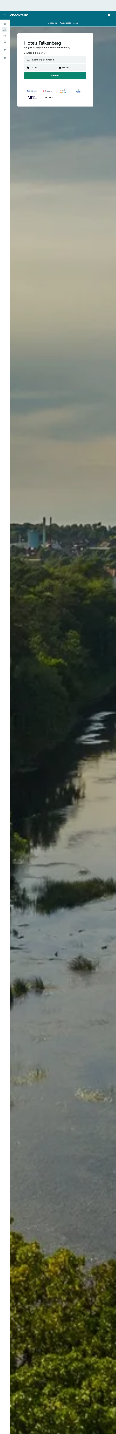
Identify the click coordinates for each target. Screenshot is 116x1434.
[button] (5, 15)
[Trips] (4, 50)
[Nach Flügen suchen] (4, 24)
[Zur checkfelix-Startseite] (19, 15)
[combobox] (35, 53)
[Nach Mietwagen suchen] (4, 36)
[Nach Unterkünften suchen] (4, 30)
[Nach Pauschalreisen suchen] (4, 41)
